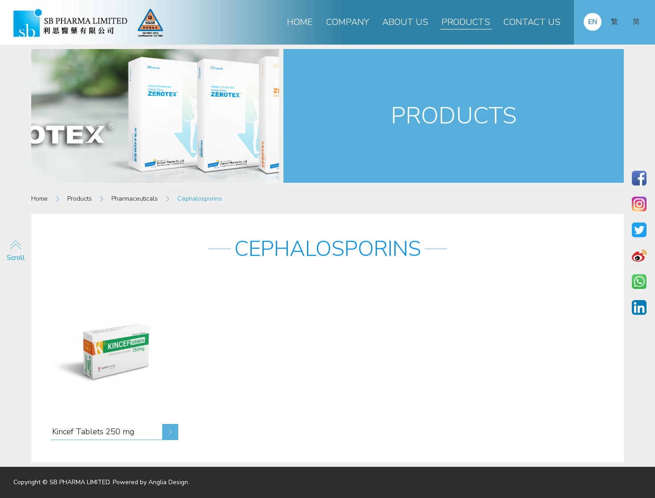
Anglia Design (168, 482)
